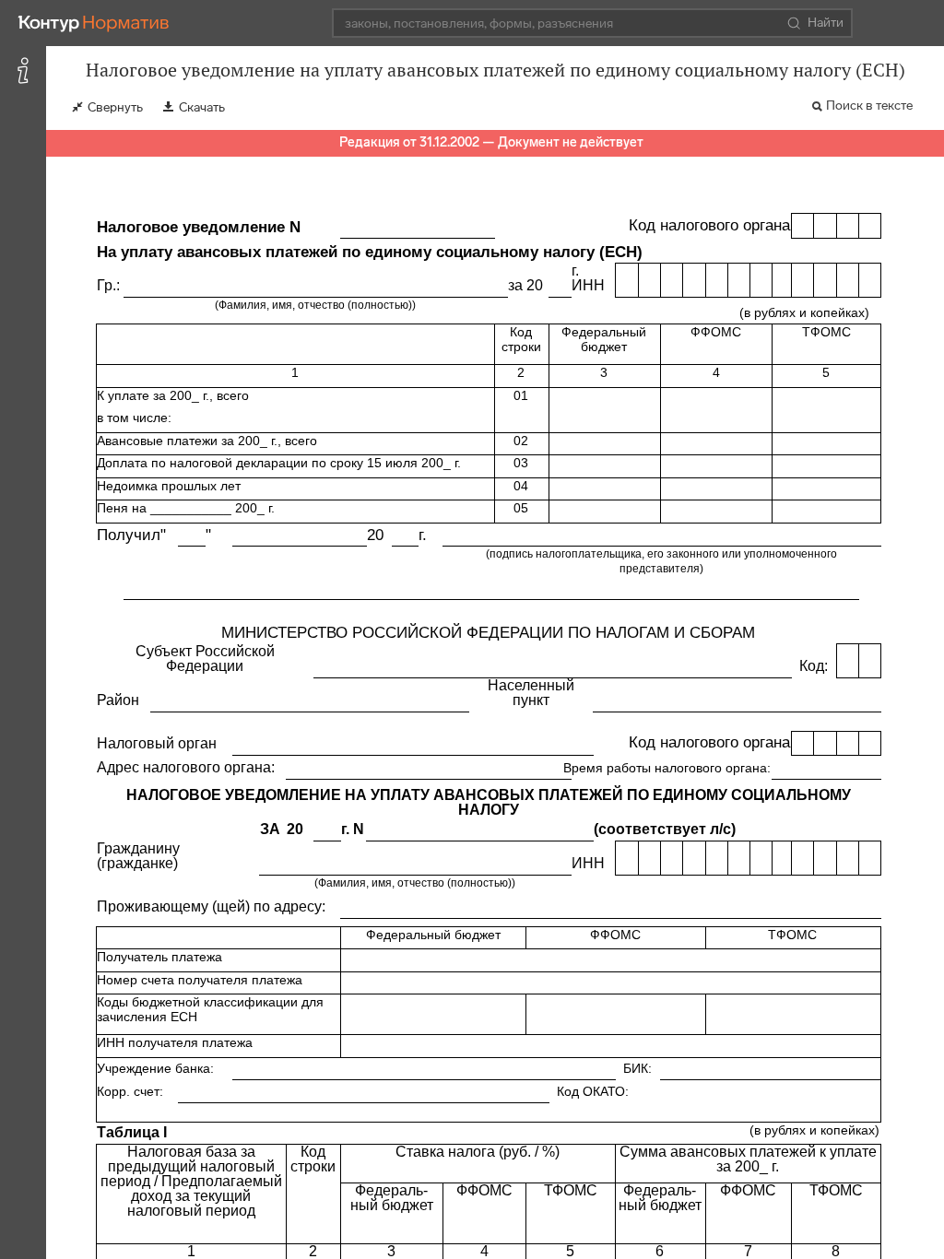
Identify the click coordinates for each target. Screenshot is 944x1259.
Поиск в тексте (869, 105)
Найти (826, 22)
